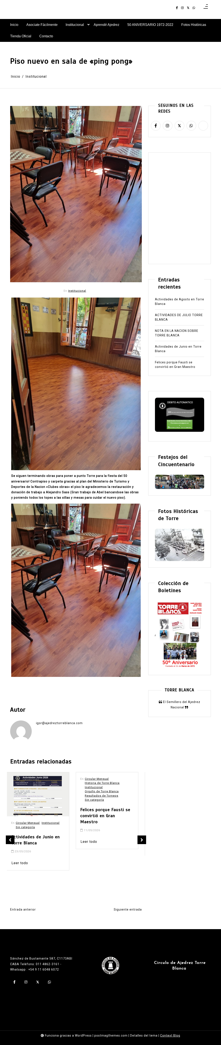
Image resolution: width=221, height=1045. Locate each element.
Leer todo (23, 842)
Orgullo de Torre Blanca (36, 791)
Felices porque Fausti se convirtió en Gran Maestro (40, 815)
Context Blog (170, 1035)
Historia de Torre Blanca (36, 783)
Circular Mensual (31, 778)
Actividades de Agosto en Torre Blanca (179, 302)
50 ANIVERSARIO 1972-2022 (150, 25)
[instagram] (182, 8)
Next (141, 839)
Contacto (46, 36)
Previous (10, 839)
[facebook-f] (177, 8)
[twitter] (188, 8)
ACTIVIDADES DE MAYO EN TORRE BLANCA (110, 796)
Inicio (14, 25)
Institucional (75, 25)
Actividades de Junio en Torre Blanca (178, 349)
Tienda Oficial (20, 36)
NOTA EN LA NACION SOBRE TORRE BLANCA (176, 333)
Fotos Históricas (193, 25)
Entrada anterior (23, 909)
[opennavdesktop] (205, 8)
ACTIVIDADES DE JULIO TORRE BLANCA (179, 317)
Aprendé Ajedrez (106, 25)
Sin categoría (28, 799)
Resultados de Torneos (36, 795)
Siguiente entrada (128, 909)
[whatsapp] (194, 8)
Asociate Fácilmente (42, 25)
